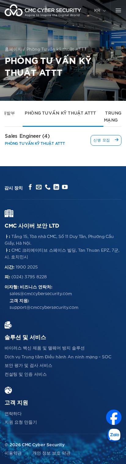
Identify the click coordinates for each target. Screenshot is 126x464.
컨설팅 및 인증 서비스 (26, 374)
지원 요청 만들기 (21, 422)
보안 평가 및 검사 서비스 (28, 366)
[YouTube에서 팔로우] (65, 187)
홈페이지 (13, 49)
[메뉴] (118, 10)
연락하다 (13, 414)
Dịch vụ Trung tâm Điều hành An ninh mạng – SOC (58, 357)
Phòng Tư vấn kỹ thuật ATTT (60, 113)
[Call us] (47, 187)
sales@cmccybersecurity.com (40, 294)
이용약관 (13, 453)
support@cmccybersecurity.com (43, 307)
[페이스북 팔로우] (30, 187)
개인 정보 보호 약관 (51, 453)
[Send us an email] (39, 187)
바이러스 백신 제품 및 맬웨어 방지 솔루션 (45, 348)
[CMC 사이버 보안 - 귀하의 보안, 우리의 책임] (43, 10)
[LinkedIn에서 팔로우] (56, 187)
